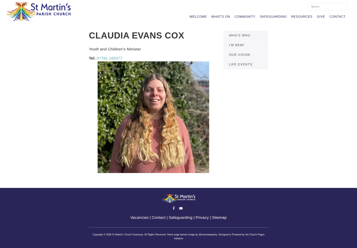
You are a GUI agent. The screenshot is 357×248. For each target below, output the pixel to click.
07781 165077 (109, 58)
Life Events (241, 64)
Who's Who (239, 35)
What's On (220, 16)
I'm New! (236, 45)
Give (321, 16)
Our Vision (239, 54)
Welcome (198, 16)
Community (244, 16)
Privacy (202, 217)
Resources (301, 16)
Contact (337, 16)
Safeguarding (273, 16)
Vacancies (139, 217)
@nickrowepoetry (208, 234)
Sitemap (219, 217)
